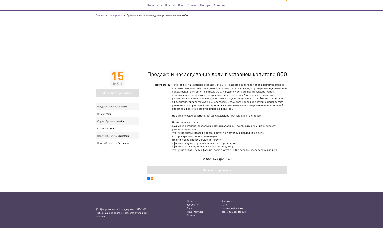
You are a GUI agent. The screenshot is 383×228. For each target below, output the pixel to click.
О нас (181, 5)
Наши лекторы (195, 211)
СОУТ (224, 204)
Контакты (219, 5)
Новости (170, 5)
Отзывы (192, 5)
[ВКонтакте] (148, 178)
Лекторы (205, 5)
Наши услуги (154, 5)
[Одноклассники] (152, 178)
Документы (193, 204)
